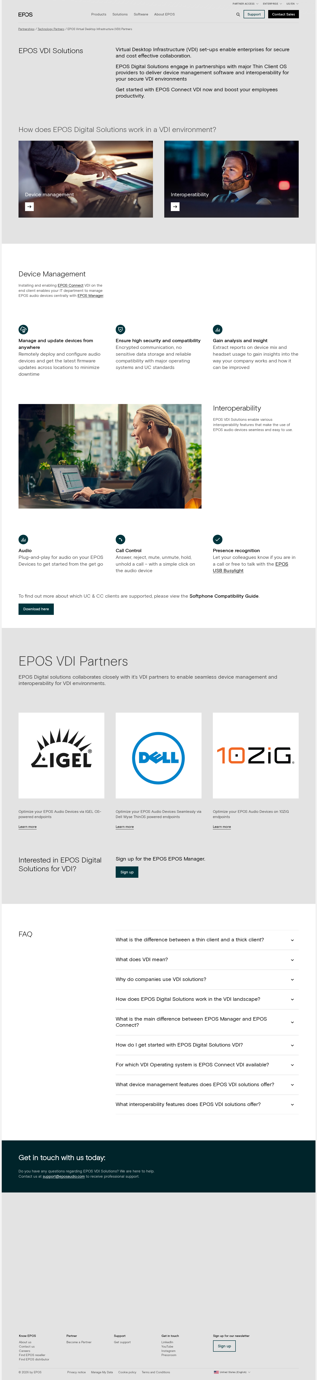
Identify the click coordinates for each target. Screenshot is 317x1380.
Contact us (27, 1346)
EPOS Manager (90, 296)
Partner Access (243, 4)
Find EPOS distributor (34, 1359)
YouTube (167, 1346)
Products (98, 14)
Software (141, 14)
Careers (24, 1351)
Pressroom (168, 1355)
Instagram (168, 1351)
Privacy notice (76, 1372)
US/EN (293, 5)
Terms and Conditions (156, 1372)
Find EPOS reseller (32, 1355)
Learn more (28, 827)
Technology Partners (51, 29)
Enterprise (270, 4)
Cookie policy (127, 1372)
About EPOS (164, 14)
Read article (29, 1275)
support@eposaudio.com (64, 1177)
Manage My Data (102, 1372)
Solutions (120, 14)
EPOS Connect (70, 286)
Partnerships (26, 29)
